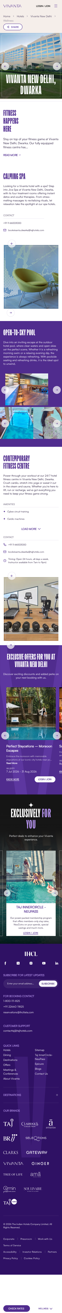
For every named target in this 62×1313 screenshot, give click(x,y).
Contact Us (41, 1073)
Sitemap (39, 1050)
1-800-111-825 (11, 1000)
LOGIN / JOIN (43, 5)
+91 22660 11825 (13, 1006)
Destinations (10, 1059)
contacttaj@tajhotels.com (17, 1030)
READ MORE (10, 155)
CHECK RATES (16, 1308)
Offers (6, 1064)
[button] (31, 1095)
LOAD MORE (29, 529)
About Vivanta (11, 1078)
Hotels (7, 1050)
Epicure (39, 1063)
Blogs (38, 1068)
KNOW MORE (12, 779)
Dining (7, 1055)
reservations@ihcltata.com (18, 1012)
